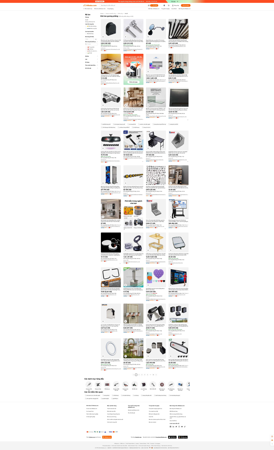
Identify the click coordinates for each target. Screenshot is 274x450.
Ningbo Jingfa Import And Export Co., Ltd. (178, 159)
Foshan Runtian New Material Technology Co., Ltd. (156, 194)
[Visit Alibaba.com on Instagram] (179, 426)
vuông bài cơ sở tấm (174, 124)
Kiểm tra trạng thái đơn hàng (176, 414)
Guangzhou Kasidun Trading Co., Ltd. (154, 333)
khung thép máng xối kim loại (160, 124)
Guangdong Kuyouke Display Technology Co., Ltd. (156, 81)
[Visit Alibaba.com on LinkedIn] (173, 426)
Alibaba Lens (92, 437)
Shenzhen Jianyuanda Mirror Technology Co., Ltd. (179, 81)
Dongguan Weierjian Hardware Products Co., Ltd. (133, 49)
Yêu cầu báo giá (131, 412)
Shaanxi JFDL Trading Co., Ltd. (152, 47)
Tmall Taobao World (130, 443)
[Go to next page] (156, 374)
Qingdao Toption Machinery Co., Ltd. (131, 294)
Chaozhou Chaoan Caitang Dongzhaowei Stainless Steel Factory (156, 261)
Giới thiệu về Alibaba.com (92, 405)
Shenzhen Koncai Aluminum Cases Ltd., (154, 159)
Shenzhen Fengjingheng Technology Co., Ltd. (111, 368)
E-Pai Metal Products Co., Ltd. (175, 333)
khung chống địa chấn (147, 395)
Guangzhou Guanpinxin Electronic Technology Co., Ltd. (179, 226)
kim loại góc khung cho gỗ (120, 124)
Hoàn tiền (151, 416)
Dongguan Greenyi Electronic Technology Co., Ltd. (111, 160)
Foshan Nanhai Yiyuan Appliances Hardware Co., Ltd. (133, 194)
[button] (149, 5)
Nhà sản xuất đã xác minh (133, 410)
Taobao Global (143, 443)
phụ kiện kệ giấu (105, 398)
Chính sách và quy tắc (112, 422)
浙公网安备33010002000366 (160, 447)
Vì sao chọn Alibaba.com (91, 408)
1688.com (122, 443)
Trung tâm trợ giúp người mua (155, 408)
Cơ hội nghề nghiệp (90, 416)
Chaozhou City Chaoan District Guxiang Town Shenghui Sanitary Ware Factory (111, 226)
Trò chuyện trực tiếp (153, 411)
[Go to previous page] (133, 374)
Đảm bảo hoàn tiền (111, 411)
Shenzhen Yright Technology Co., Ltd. (131, 261)
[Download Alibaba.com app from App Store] (172, 437)
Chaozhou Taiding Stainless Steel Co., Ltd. (110, 83)
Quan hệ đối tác (173, 420)
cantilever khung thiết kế (124, 127)
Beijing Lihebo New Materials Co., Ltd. (109, 259)
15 (153, 374)
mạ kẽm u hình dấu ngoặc (145, 124)
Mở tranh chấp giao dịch (154, 414)
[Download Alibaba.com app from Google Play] (183, 437)
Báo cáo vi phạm (152, 422)
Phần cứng (120, 13)
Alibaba (102, 13)
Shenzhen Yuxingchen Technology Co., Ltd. (110, 49)
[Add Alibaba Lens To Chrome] (107, 437)
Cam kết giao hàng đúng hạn (113, 414)
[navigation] (91, 194)
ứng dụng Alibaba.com (161, 437)
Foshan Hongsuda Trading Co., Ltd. (108, 294)
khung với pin (106, 395)
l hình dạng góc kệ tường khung (109, 127)
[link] (272, 436)
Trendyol (152, 443)
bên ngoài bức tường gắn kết (92, 398)
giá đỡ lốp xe (115, 398)
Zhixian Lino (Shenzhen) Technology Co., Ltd (110, 192)
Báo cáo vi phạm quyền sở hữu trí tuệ (157, 419)
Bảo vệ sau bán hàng (111, 416)
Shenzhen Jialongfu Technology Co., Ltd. (177, 116)
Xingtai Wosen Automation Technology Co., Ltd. (179, 194)
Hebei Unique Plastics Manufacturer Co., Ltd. (156, 116)
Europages (157, 443)
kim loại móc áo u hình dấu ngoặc (93, 395)
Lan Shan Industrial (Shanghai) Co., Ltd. (177, 46)
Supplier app (138, 437)
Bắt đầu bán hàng (173, 411)
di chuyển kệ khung (126, 395)
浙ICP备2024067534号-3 (173, 447)
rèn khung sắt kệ (132, 124)
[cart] (169, 5)
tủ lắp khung (116, 395)
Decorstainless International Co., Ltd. (109, 330)
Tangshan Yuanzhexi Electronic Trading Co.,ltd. (133, 119)
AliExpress (116, 443)
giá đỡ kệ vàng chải (106, 124)
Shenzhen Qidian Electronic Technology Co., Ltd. (156, 299)
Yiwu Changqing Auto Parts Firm (176, 262)
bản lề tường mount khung (161, 395)
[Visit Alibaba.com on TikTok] (185, 426)
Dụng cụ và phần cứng (111, 13)
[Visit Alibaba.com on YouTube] (182, 426)
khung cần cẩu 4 (147, 127)
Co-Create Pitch (90, 411)
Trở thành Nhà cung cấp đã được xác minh (178, 417)
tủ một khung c (136, 127)
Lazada (137, 443)
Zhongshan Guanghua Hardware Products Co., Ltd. (133, 157)
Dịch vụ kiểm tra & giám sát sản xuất (115, 419)
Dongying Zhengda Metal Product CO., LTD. (110, 114)
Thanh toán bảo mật (111, 408)
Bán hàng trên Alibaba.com (176, 408)
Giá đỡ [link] (126, 13)
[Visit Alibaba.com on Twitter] (176, 426)
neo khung (136, 395)
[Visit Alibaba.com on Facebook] (170, 426)
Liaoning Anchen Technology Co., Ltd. (177, 294)
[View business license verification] (150, 448)
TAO (148, 443)
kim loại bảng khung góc (175, 395)
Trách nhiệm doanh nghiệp (92, 414)
